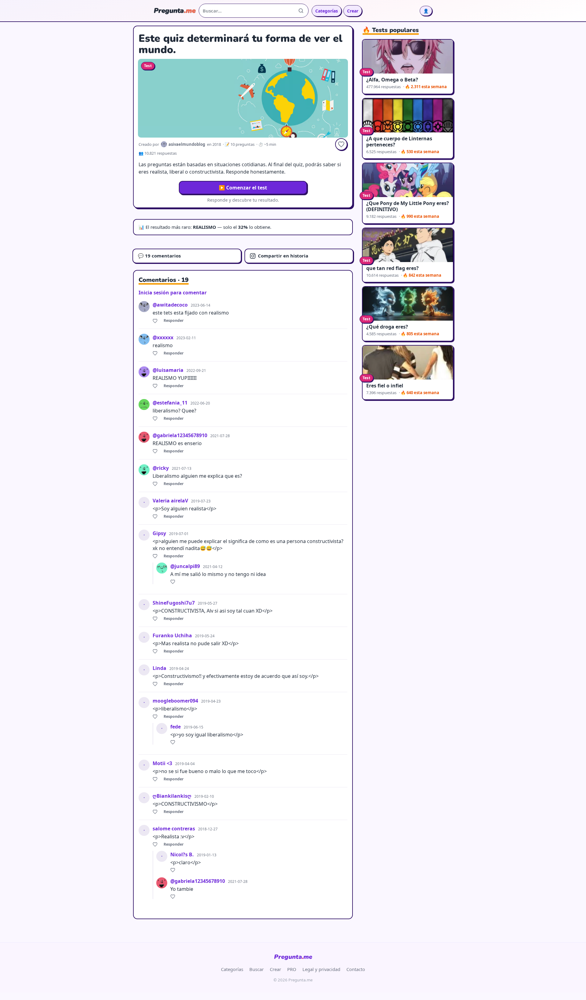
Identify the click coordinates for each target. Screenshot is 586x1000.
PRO (291, 969)
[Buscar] (301, 11)
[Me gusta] (156, 321)
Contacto (355, 969)
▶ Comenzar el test (243, 187)
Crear (352, 11)
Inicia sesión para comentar (173, 292)
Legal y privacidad (321, 969)
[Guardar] (341, 144)
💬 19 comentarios (159, 256)
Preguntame (293, 957)
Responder (174, 320)
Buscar (256, 969)
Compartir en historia (283, 256)
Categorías (326, 11)
